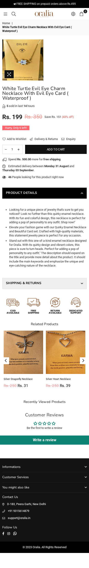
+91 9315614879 (18, 511)
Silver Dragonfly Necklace (18, 379)
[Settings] (73, 13)
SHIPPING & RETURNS (23, 283)
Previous (5, 360)
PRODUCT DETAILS (21, 193)
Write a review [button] (44, 440)
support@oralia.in (19, 518)
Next (83, 360)
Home (6, 23)
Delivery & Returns (46, 139)
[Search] (14, 13)
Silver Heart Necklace (58, 379)
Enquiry (70, 139)
